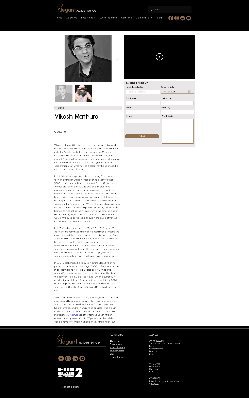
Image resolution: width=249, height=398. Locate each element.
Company (165, 108)
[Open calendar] (189, 91)
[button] (88, 17)
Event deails (167, 116)
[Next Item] (117, 58)
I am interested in (134, 87)
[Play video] (159, 56)
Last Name (166, 99)
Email (128, 108)
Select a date (167, 87)
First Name (131, 99)
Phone (129, 116)
